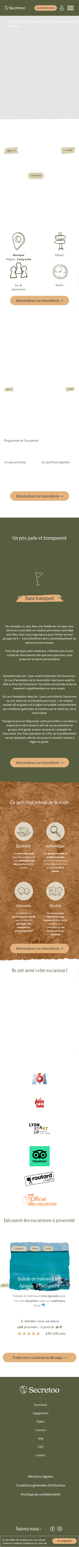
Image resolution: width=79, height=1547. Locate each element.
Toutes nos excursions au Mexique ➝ (39, 1357)
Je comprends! (64, 1540)
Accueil (10, 22)
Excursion (23, 22)
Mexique (35, 22)
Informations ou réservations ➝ (39, 300)
